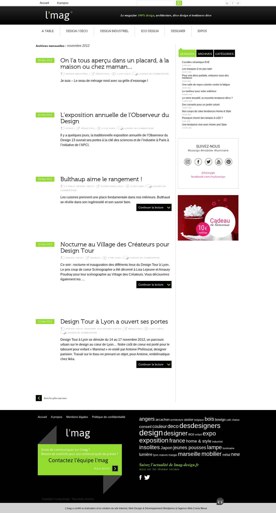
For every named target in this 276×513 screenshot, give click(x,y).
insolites (149, 447)
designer (176, 433)
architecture (176, 419)
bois (209, 419)
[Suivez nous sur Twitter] (147, 480)
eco (191, 434)
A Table (48, 31)
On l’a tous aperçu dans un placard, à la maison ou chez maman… (114, 63)
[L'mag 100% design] (66, 15)
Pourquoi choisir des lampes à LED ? (202, 118)
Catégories (224, 54)
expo (209, 433)
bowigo (220, 419)
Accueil (44, 2)
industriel (217, 441)
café (228, 419)
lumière (145, 454)
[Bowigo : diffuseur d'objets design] (208, 161)
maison (163, 454)
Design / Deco (77, 31)
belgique (199, 419)
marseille (189, 454)
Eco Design (150, 31)
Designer (178, 31)
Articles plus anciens (55, 398)
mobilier (211, 454)
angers (147, 419)
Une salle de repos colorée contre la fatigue (206, 84)
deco (173, 426)
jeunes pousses (189, 447)
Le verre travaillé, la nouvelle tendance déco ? (207, 98)
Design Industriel (114, 31)
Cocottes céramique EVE (196, 62)
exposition (154, 440)
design (151, 432)
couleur (159, 426)
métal (226, 454)
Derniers (187, 54)
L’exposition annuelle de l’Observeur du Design (114, 118)
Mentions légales (77, 416)
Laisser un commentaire (153, 74)
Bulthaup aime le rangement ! (101, 179)
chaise (235, 419)
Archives (205, 54)
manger (173, 454)
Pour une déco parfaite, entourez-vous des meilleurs (205, 76)
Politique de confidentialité (108, 416)
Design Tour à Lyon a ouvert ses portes (114, 321)
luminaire (228, 448)
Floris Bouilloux (112, 186)
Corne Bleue (200, 508)
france (177, 440)
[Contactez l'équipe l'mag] (80, 493)
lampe (214, 447)
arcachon (163, 419)
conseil (145, 427)
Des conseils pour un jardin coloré (201, 104)
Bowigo (95, 258)
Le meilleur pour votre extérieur (199, 91)
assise (188, 419)
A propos (62, 2)
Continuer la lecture (150, 207)
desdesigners (199, 425)
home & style (198, 441)
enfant (198, 434)
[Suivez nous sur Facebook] (141, 480)
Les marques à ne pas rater (197, 69)
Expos (202, 31)
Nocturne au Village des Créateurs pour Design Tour (114, 247)
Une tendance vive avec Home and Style (204, 124)
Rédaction (102, 74)
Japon (167, 447)
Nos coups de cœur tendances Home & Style (206, 111)
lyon (155, 454)
